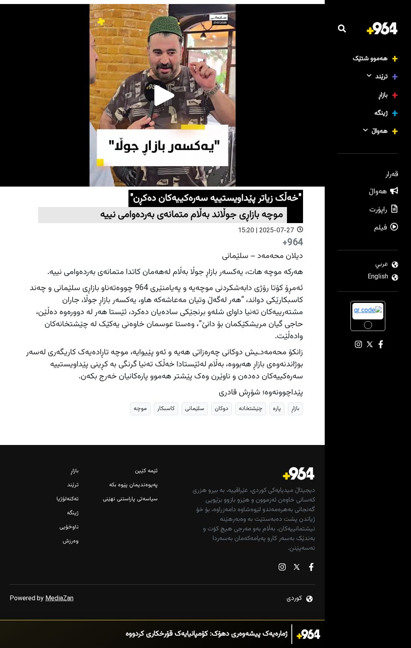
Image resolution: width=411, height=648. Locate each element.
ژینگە (381, 113)
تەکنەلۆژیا (68, 499)
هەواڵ (380, 131)
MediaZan (59, 599)
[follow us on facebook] (311, 569)
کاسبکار (166, 408)
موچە (140, 408)
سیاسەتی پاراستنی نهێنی (130, 499)
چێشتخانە (250, 408)
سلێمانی (194, 408)
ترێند (381, 77)
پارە (277, 408)
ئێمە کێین (146, 471)
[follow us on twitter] (297, 569)
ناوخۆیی (69, 527)
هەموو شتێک (370, 59)
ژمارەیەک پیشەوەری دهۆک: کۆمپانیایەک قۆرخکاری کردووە (206, 634)
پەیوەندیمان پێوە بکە (133, 485)
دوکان (221, 408)
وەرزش (71, 541)
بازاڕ (383, 95)
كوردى (294, 598)
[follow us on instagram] (282, 569)
